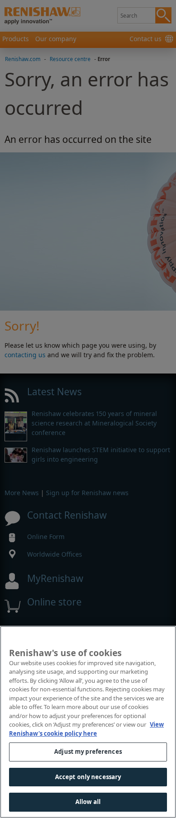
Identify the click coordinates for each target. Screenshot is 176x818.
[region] (88, 722)
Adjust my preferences (88, 751)
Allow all (88, 802)
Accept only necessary (88, 777)
